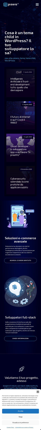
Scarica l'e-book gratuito (20, 260)
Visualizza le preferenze (20, 422)
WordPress (10, 61)
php (10, 58)
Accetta (20, 411)
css (6, 58)
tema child (30, 58)
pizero (16, 58)
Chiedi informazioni (21, 338)
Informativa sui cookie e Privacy (24, 427)
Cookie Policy (10, 427)
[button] (38, 392)
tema (22, 58)
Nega (20, 417)
